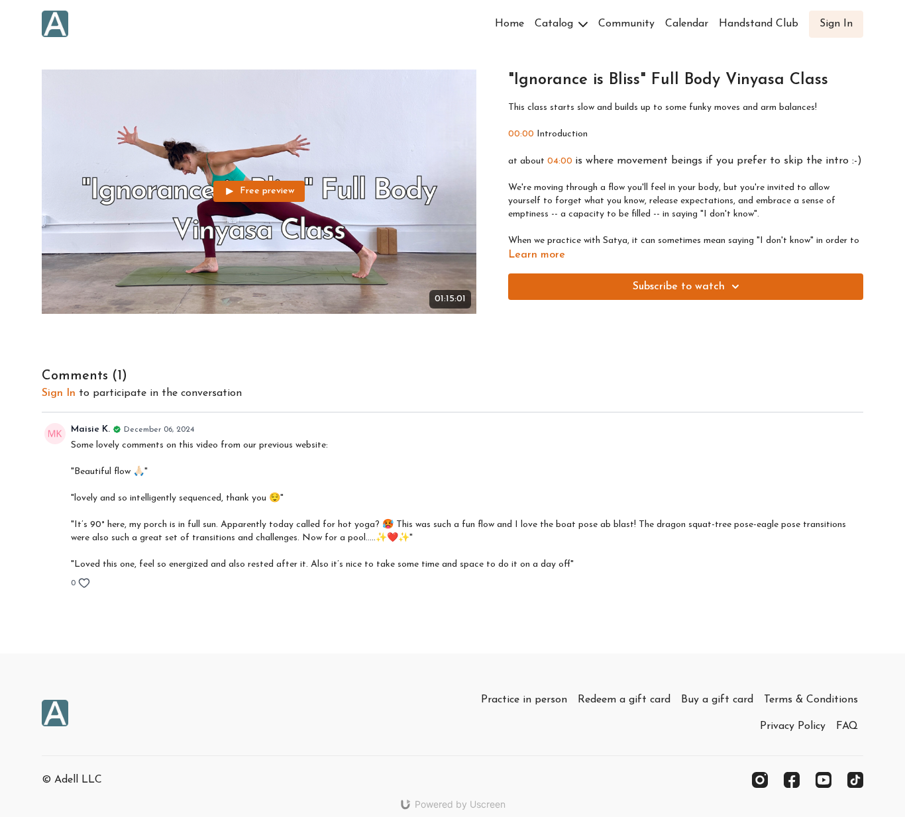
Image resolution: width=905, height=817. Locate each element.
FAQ (847, 726)
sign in (59, 393)
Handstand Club (758, 24)
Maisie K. (90, 429)
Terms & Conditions (811, 700)
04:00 (559, 161)
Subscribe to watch (679, 286)
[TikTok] (855, 780)
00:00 (521, 134)
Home (509, 24)
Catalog (555, 24)
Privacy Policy (792, 726)
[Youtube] (823, 780)
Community (626, 24)
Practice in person (524, 700)
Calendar (686, 24)
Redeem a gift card (624, 700)
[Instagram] (760, 780)
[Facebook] (792, 780)
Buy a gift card (717, 700)
